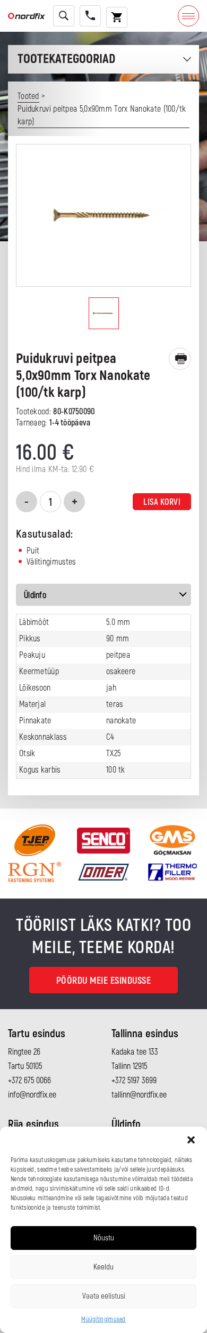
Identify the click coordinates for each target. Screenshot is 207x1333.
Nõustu (103, 1238)
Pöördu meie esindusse (103, 981)
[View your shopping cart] (116, 17)
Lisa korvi (161, 502)
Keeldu (103, 1267)
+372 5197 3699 (134, 1080)
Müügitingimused (103, 1319)
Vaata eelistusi (103, 1296)
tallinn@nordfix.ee (139, 1095)
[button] (191, 1140)
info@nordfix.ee (32, 1095)
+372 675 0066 (29, 1080)
